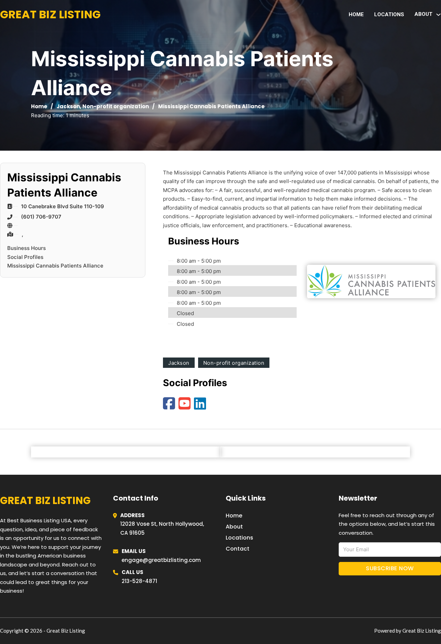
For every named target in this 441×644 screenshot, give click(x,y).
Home (356, 14)
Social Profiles (25, 257)
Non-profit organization (115, 106)
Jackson (68, 106)
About (234, 527)
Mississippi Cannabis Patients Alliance (55, 265)
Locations (389, 14)
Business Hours (26, 248)
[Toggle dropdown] (438, 14)
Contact (237, 549)
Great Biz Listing (50, 14)
